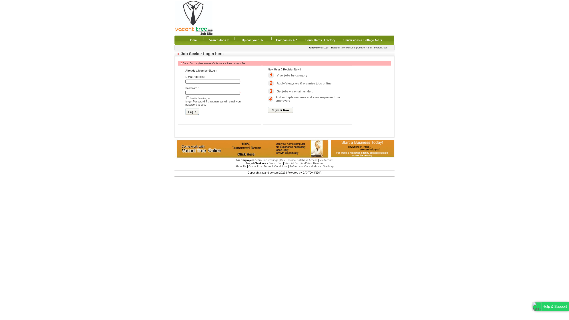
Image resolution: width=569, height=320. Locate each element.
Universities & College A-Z (361, 40)
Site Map (328, 166)
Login (326, 47)
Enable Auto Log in (200, 98)
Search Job (275, 163)
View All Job (291, 163)
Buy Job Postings (267, 160)
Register (335, 47)
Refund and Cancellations (305, 166)
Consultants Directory (320, 40)
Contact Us (255, 166)
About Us (240, 166)
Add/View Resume (312, 163)
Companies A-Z (286, 40)
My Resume (348, 47)
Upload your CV (253, 40)
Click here (213, 101)
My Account (326, 160)
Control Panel (364, 47)
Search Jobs (218, 40)
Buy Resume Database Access (298, 160)
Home (193, 40)
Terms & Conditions (275, 166)
